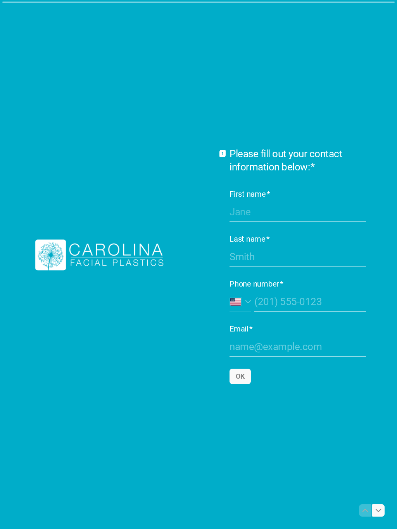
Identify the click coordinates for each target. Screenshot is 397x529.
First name (250, 194)
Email (241, 328)
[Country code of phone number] (240, 301)
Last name (250, 239)
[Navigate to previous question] (365, 510)
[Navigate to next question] (378, 510)
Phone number (256, 284)
